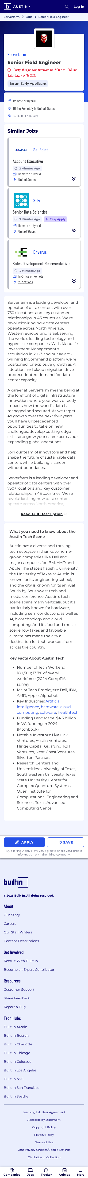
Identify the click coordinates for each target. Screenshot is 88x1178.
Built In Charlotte (18, 1044)
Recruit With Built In (21, 961)
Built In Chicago (17, 1053)
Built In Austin (15, 1027)
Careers (10, 923)
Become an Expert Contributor (29, 969)
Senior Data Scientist (30, 212)
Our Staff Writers (18, 932)
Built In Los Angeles (20, 1070)
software (48, 712)
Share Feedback (17, 998)
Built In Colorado (17, 1061)
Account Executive (28, 161)
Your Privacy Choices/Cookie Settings (44, 1149)
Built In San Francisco (21, 1088)
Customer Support (19, 989)
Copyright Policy (44, 1127)
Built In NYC (14, 1079)
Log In (79, 6)
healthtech (68, 712)
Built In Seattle (16, 1096)
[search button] (67, 6)
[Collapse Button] (74, 179)
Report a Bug (15, 1007)
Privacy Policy (44, 1134)
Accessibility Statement (44, 1119)
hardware (50, 707)
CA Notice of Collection (44, 1157)
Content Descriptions (21, 941)
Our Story (12, 915)
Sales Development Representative (41, 263)
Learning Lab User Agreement (44, 1112)
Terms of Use (44, 1142)
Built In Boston (16, 1035)
